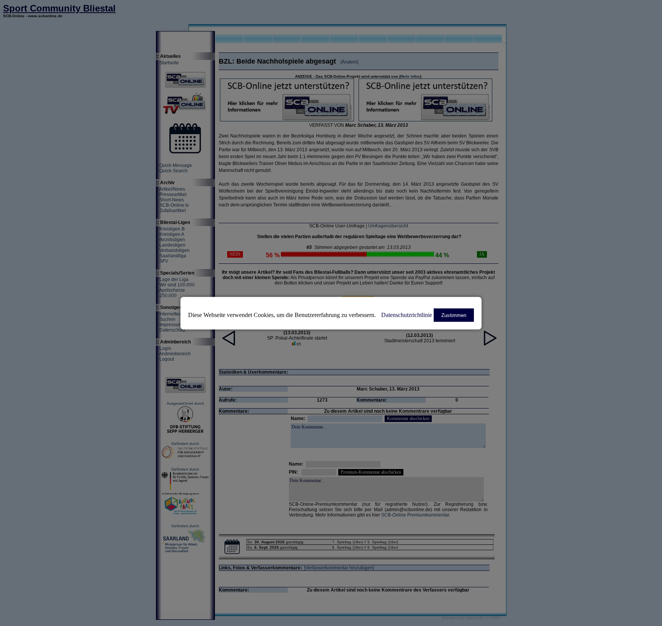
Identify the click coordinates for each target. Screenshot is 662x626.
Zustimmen (453, 315)
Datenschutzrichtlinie (406, 314)
